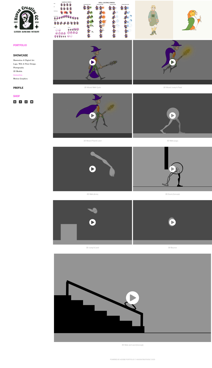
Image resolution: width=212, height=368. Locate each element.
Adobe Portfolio (127, 359)
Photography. (18, 67)
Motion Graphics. (20, 78)
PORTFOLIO (20, 45)
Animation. (18, 75)
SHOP (16, 96)
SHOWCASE (20, 55)
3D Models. (18, 71)
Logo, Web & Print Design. (24, 64)
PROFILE (18, 87)
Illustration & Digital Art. (24, 60)
